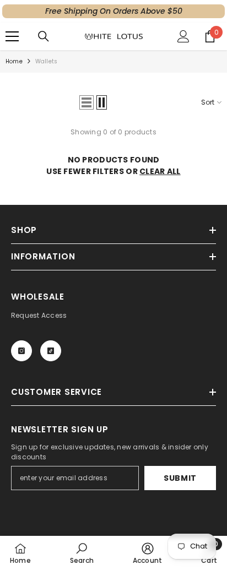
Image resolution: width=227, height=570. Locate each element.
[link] (82, 553)
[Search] (43, 36)
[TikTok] (50, 350)
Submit (180, 478)
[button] (86, 102)
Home (14, 61)
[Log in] (183, 36)
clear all (160, 171)
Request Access (39, 315)
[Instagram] (21, 350)
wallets (46, 61)
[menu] (12, 36)
